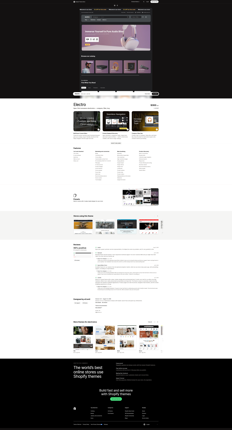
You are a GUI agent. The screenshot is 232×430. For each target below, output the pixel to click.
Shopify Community (129, 415)
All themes (85, 303)
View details (98, 302)
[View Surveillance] (144, 196)
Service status (145, 418)
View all (150, 322)
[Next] (158, 216)
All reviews (77, 260)
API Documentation (129, 413)
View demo (147, 93)
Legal (143, 415)
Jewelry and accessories (96, 415)
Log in (147, 1)
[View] (83, 226)
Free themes (111, 413)
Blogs (126, 418)
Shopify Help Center (129, 411)
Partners (144, 413)
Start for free (154, 1)
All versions (104, 302)
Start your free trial (116, 399)
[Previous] (155, 216)
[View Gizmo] (129, 196)
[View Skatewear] (136, 196)
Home (92, 418)
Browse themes (135, 1)
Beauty (92, 413)
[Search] (144, 2)
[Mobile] (117, 5)
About (143, 411)
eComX (157, 108)
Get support (77, 303)
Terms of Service (77, 424)
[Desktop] (115, 5)
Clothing (92, 411)
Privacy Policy (86, 424)
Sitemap (106, 424)
